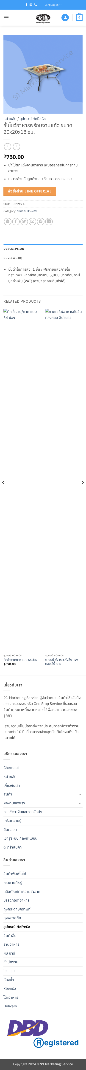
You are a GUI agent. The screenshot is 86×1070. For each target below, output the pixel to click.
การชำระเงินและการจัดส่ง (22, 811)
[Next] (82, 491)
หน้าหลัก (10, 118)
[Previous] (3, 491)
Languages (51, 5)
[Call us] (35, 4)
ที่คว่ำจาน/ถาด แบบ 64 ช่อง (20, 660)
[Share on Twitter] (24, 221)
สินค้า (7, 794)
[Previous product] (16, 146)
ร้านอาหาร (11, 944)
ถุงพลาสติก (12, 917)
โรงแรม (9, 971)
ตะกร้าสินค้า (12, 847)
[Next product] (7, 146)
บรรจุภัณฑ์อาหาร (16, 900)
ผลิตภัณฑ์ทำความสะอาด (21, 891)
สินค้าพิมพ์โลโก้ (14, 873)
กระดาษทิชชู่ (12, 882)
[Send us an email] (31, 4)
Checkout (11, 767)
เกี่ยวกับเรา (11, 785)
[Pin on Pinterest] (40, 221)
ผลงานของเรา (14, 803)
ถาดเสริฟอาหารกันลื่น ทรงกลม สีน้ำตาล (61, 662)
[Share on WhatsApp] (7, 221)
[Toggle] (80, 794)
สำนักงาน (10, 962)
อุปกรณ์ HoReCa (33, 118)
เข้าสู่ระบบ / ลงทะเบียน (20, 838)
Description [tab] (13, 249)
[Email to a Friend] (32, 221)
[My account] (65, 17)
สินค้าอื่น (10, 935)
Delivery (10, 1006)
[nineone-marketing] (43, 18)
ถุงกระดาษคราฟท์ (17, 909)
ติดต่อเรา (10, 829)
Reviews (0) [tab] (12, 258)
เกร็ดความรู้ (12, 820)
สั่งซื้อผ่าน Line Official (30, 191)
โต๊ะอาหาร (10, 997)
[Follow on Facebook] (26, 4)
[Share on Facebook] (16, 221)
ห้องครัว (9, 988)
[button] (6, 17)
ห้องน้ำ (8, 979)
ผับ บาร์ (9, 953)
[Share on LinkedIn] (49, 221)
